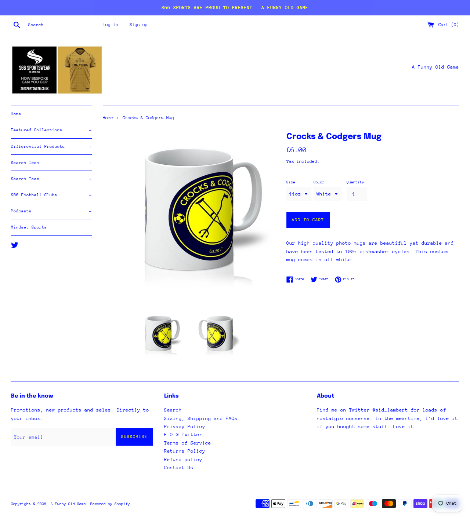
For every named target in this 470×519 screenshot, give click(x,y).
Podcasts (51, 211)
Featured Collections (51, 130)
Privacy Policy (184, 426)
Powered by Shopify (110, 504)
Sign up (139, 24)
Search (173, 410)
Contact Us (179, 467)
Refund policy (183, 459)
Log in (110, 24)
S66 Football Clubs (51, 195)
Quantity (355, 182)
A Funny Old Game (68, 504)
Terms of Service (187, 443)
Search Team (51, 178)
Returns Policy (184, 451)
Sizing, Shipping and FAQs (201, 418)
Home (16, 114)
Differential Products (51, 146)
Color (319, 182)
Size (290, 182)
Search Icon (51, 162)
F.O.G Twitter (183, 434)
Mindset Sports (29, 227)
